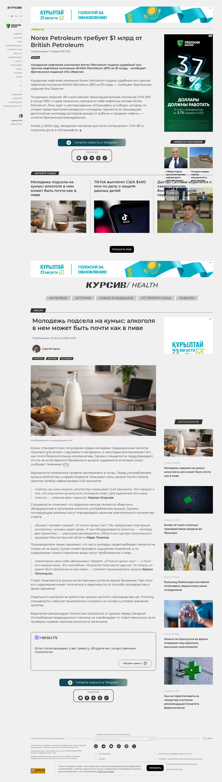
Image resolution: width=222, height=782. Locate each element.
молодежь (66, 359)
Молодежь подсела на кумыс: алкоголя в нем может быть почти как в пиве (53, 188)
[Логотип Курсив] (14, 8)
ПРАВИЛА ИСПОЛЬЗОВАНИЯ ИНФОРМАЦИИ (177, 764)
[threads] (126, 746)
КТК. (66, 464)
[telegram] (103, 746)
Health (18, 61)
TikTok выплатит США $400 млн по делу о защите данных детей (120, 186)
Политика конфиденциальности (174, 754)
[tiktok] (119, 746)
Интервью (58, 298)
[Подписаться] (152, 738)
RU (12, 16)
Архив (19, 77)
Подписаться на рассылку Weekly (113, 735)
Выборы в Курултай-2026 (170, 770)
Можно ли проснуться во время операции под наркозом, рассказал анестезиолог (186, 643)
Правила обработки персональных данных (180, 759)
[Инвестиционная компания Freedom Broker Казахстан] (13, 26)
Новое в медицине (116, 298)
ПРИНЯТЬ (155, 768)
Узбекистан (16, 124)
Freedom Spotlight (12, 106)
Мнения (18, 73)
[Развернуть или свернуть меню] (21, 86)
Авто (19, 42)
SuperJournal (15, 57)
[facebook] (134, 746)
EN (16, 16)
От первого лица (156, 298)
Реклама (17, 98)
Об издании (105, 754)
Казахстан (16, 121)
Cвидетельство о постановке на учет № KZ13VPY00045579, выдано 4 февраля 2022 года (56, 752)
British (35, 58)
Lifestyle (17, 53)
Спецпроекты (15, 102)
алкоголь (38, 359)
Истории (17, 38)
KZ (21, 16)
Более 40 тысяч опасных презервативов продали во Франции (183, 529)
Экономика (16, 65)
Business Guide (14, 50)
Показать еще (122, 249)
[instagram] (96, 746)
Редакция (17, 94)
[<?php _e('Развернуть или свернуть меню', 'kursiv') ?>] (21, 116)
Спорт (19, 69)
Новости (17, 34)
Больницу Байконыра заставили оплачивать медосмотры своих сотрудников (186, 586)
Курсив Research (13, 46)
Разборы (187, 298)
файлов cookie (106, 771)
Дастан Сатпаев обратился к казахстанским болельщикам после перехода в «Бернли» (184, 188)
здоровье (52, 359)
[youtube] (111, 746)
